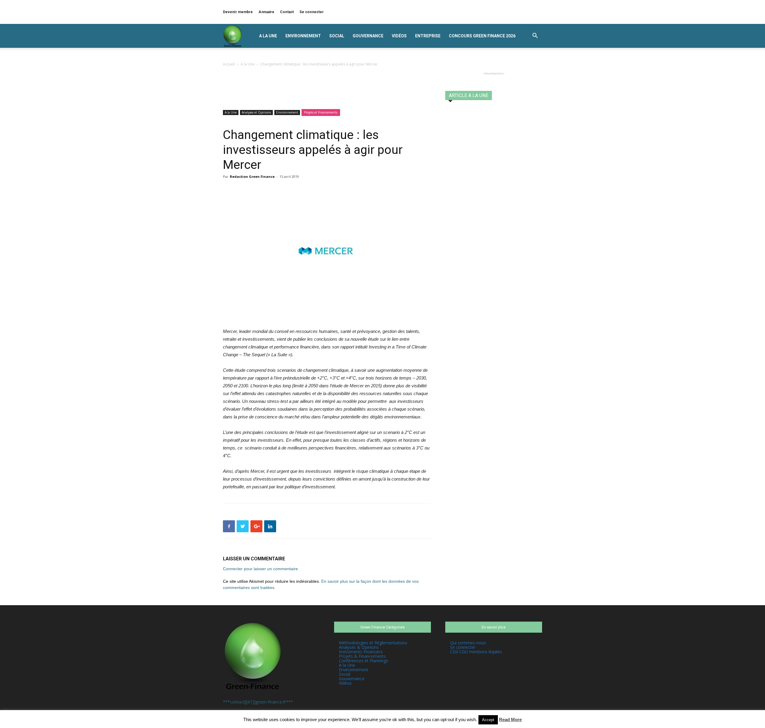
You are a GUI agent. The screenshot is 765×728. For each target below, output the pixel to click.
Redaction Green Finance (252, 176)
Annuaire (266, 12)
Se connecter (311, 12)
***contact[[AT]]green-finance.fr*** (258, 702)
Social (336, 35)
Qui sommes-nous (468, 643)
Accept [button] (488, 720)
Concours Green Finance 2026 (482, 35)
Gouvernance (368, 35)
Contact (287, 12)
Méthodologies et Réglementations (373, 643)
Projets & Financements (362, 656)
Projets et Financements (320, 112)
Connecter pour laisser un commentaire (260, 568)
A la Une (268, 35)
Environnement (303, 35)
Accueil (229, 64)
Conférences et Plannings (363, 660)
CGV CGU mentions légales (476, 651)
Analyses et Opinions (256, 112)
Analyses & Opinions (359, 647)
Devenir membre (238, 12)
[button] (535, 36)
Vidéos (399, 35)
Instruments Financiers (361, 651)
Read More (510, 719)
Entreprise (427, 35)
